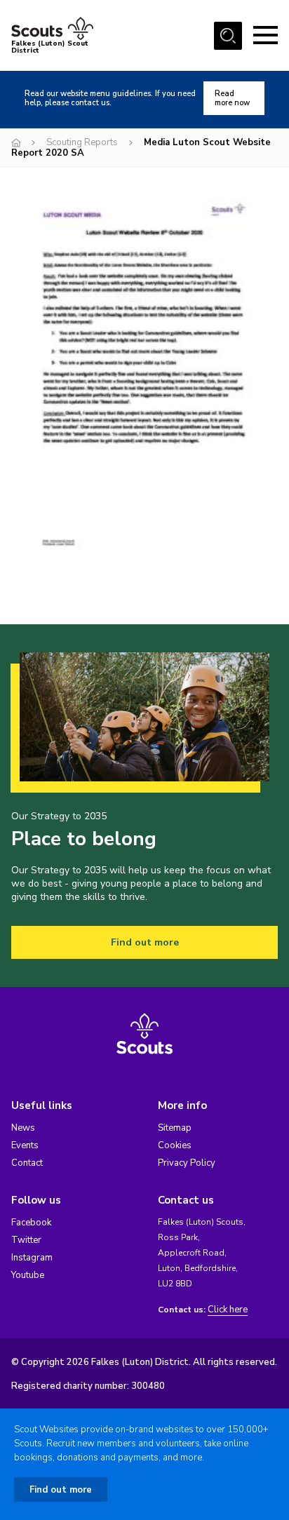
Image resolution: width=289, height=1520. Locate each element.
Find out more (145, 942)
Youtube (27, 1275)
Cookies (174, 1145)
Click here (228, 1310)
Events (25, 1145)
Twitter (26, 1240)
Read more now (232, 98)
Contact (27, 1163)
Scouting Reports (82, 142)
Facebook (31, 1222)
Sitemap (174, 1128)
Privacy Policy (186, 1163)
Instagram (32, 1257)
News (23, 1128)
